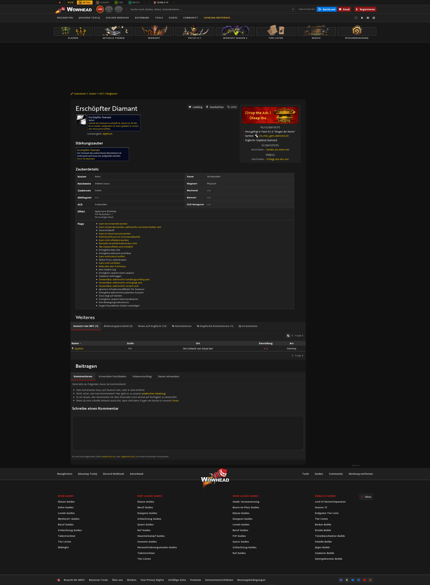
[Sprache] (373, 17)
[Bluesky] (352, 579)
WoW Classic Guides (245, 496)
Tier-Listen (144, 558)
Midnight (63, 547)
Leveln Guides (66, 513)
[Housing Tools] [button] (89, 17)
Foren (175, 400)
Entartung (291, 348)
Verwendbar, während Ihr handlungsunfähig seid (124, 279)
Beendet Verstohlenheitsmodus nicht (118, 243)
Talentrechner (66, 535)
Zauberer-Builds (324, 553)
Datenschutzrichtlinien (219, 579)
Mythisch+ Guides (68, 518)
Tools (305, 473)
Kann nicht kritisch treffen (112, 256)
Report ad (355, 465)
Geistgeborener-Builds (328, 558)
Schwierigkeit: (95, 133)
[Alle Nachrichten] (59, 3)
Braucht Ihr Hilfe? (74, 579)
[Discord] (340, 579)
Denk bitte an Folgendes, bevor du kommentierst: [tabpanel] (125, 420)
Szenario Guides (147, 541)
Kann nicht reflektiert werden (114, 240)
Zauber (92, 93)
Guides (173, 17)
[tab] (86, 326)
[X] (346, 579)
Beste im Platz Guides (246, 507)
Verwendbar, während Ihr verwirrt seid (118, 285)
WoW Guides (66, 496)
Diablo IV (162, 2)
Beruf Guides (66, 524)
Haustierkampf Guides (151, 535)
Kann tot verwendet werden (113, 223)
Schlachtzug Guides (70, 530)
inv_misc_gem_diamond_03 (274, 135)
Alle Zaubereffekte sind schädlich (116, 246)
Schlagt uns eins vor (277, 159)
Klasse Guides (66, 501)
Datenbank (142, 17)
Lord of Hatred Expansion (330, 501)
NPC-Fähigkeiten (108, 93)
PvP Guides (239, 535)
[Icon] (81, 120)
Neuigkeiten (65, 17)
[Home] (74, 9)
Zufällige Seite (177, 579)
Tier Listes (321, 518)
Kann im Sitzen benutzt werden (115, 233)
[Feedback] (367, 17)
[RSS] (370, 579)
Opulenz (78, 348)
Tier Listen (64, 541)
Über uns (117, 579)
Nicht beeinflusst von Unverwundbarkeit (119, 236)
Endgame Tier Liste (327, 513)
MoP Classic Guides (149, 496)
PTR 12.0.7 (118, 9)
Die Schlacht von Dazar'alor (198, 348)
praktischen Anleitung (153, 393)
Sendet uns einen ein (277, 149)
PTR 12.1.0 (109, 9)
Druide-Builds (323, 530)
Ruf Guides (143, 530)
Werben (131, 579)
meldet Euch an (108, 456)
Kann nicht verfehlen (109, 262)
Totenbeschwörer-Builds (330, 535)
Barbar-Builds (323, 524)
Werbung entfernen (217, 17)
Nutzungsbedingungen (251, 579)
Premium (195, 579)
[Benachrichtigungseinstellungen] (361, 17)
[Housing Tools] (87, 473)
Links (234, 106)
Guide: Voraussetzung (246, 501)
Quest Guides (145, 524)
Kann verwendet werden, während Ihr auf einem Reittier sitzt (130, 227)
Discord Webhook (117, 17)
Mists (136, 2)
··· (145, 2)
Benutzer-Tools (98, 579)
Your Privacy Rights (152, 579)
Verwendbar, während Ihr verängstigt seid (120, 282)
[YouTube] (364, 579)
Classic (105, 2)
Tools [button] (159, 17)
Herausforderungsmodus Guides (157, 547)
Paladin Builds (323, 541)
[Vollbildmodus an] (356, 17)
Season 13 (321, 507)
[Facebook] (358, 579)
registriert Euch (128, 456)
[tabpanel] (188, 345)
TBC (121, 2)
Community (190, 17)
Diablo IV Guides (325, 496)
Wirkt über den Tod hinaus (112, 266)
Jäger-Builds (322, 547)
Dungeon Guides (147, 513)
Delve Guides (66, 507)
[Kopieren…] (288, 335)
